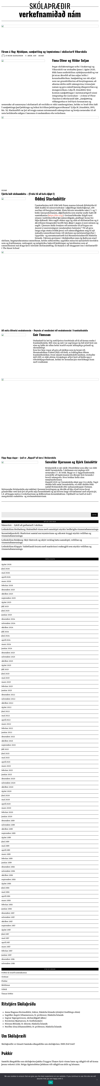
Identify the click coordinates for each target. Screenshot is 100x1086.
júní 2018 (5, 888)
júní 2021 (5, 753)
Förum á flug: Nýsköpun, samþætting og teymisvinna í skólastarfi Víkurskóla (44, 51)
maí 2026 (5, 573)
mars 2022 (6, 724)
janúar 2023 (6, 690)
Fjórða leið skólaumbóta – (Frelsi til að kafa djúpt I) (28, 193)
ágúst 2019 (6, 837)
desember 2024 (8, 619)
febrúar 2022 (7, 728)
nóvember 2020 (8, 783)
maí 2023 (5, 678)
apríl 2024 (5, 640)
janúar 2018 (6, 909)
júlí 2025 (5, 606)
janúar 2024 (6, 648)
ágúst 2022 (6, 707)
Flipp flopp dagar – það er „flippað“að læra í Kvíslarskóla (28, 457)
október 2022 (7, 703)
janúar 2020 (6, 816)
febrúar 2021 (7, 770)
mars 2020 (6, 808)
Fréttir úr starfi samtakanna (14, 973)
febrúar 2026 (7, 585)
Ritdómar (5, 985)
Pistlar (4, 981)
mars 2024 (6, 644)
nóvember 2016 (8, 963)
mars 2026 (6, 581)
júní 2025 (5, 611)
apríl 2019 (5, 850)
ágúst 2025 (6, 602)
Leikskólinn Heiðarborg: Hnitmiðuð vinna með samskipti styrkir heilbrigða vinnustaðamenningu (49, 529)
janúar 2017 (6, 955)
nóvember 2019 (8, 825)
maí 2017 (5, 938)
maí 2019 (5, 846)
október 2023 (7, 661)
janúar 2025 (6, 615)
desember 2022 (8, 695)
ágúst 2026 (6, 564)
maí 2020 (5, 800)
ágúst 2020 (6, 791)
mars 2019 (5, 854)
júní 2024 (5, 636)
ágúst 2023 (6, 665)
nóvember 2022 (8, 699)
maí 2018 (5, 892)
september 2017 (8, 925)
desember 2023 (8, 653)
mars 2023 (6, 682)
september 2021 (8, 745)
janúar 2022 (6, 732)
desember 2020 (8, 779)
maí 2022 (5, 716)
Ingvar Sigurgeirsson (15, 56)
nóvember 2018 (8, 871)
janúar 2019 (6, 863)
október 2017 (7, 921)
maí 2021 (5, 758)
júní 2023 (5, 674)
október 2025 (7, 594)
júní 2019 (5, 842)
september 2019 (8, 833)
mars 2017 (5, 947)
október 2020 (7, 787)
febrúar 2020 (7, 812)
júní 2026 (5, 569)
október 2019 (7, 829)
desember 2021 (8, 737)
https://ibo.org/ (55, 215)
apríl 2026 (5, 577)
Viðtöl (4, 989)
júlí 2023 (5, 669)
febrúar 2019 (6, 858)
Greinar (41, 56)
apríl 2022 (5, 720)
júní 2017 (5, 934)
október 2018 (7, 875)
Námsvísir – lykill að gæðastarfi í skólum (22, 525)
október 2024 (7, 627)
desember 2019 (8, 821)
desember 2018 (8, 867)
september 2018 (8, 879)
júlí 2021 (5, 749)
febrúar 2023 (7, 686)
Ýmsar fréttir (7, 994)
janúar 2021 (6, 774)
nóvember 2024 (8, 623)
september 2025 (8, 598)
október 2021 (7, 741)
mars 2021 (6, 766)
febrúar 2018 (7, 905)
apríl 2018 (5, 896)
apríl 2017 (5, 942)
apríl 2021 (5, 762)
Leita (94, 515)
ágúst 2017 (6, 930)
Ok (51, 1082)
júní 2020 (5, 795)
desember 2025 (8, 590)
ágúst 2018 (6, 884)
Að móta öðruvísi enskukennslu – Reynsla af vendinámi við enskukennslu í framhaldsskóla (44, 330)
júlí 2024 (5, 632)
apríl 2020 (5, 804)
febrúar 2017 (6, 951)
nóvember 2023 (8, 657)
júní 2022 (5, 711)
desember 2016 (8, 959)
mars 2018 (6, 900)
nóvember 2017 (8, 917)
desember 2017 (7, 913)
